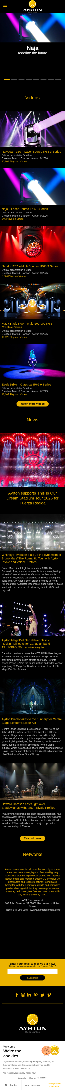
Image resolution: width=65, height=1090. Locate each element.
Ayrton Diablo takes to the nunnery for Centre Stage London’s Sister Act (32, 721)
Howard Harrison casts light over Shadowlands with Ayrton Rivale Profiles (28, 805)
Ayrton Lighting (33, 1023)
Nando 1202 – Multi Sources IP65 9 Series (30, 266)
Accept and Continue (54, 1085)
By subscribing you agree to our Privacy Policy (32, 964)
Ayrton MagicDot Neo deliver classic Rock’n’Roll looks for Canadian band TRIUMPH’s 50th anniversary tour (26, 644)
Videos (32, 97)
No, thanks (10, 1085)
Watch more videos (32, 403)
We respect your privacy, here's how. (19, 1073)
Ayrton (32, 6)
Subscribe (32, 977)
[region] (32, 47)
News (32, 419)
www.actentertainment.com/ (45, 909)
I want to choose (32, 1085)
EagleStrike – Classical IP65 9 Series (26, 384)
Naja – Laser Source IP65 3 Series (25, 209)
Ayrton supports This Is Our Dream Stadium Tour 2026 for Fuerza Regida (32, 498)
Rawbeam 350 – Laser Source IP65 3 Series (31, 151)
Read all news (32, 838)
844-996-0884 (20, 909)
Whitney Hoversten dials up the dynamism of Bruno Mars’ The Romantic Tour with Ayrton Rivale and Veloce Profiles (31, 558)
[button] (32, 47)
